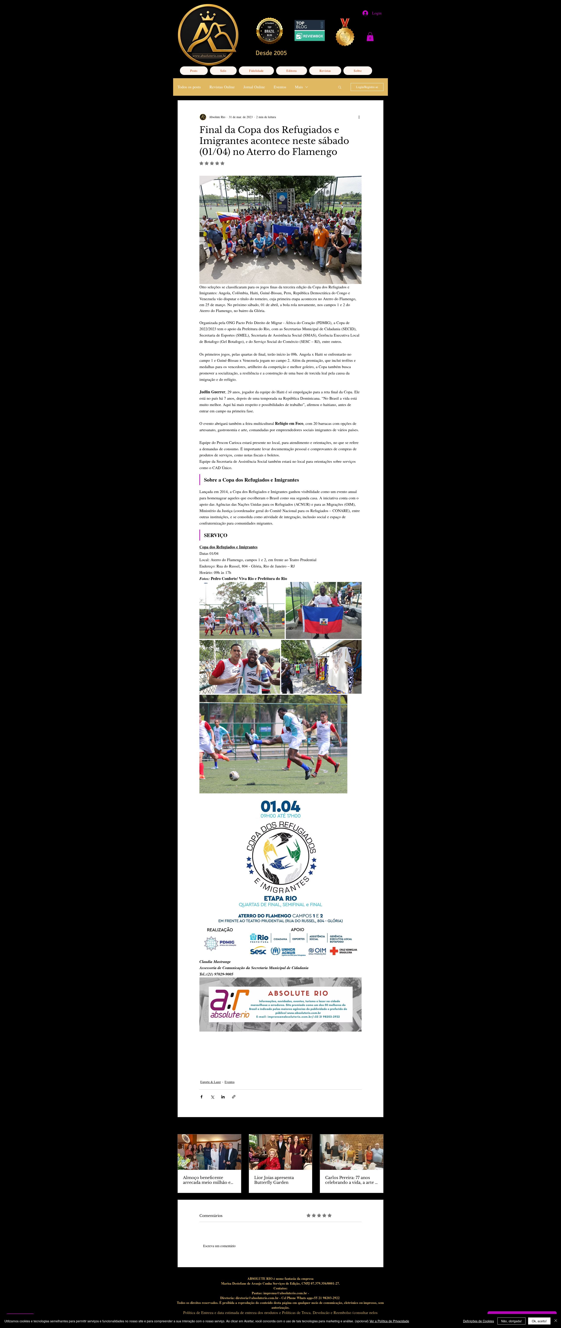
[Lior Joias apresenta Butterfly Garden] (280, 1152)
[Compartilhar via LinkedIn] (223, 1097)
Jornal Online (254, 86)
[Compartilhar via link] (234, 1097)
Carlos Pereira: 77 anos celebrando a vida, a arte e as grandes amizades (351, 1180)
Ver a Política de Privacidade (389, 1321)
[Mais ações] (359, 117)
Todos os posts (189, 86)
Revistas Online (222, 86)
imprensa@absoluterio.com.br (285, 1293)
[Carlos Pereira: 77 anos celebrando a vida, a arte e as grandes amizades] (351, 1152)
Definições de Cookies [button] (478, 1321)
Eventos (280, 86)
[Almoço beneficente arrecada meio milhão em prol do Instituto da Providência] (209, 1152)
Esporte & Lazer (210, 1082)
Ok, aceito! (539, 1321)
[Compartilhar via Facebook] (201, 1097)
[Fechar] (555, 1320)
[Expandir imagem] (242, 610)
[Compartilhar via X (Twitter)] (212, 1097)
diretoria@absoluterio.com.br (257, 1297)
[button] (370, 36)
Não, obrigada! (511, 1321)
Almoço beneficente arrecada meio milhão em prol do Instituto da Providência (209, 1180)
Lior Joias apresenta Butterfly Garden (274, 1180)
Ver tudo (378, 1126)
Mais (299, 86)
